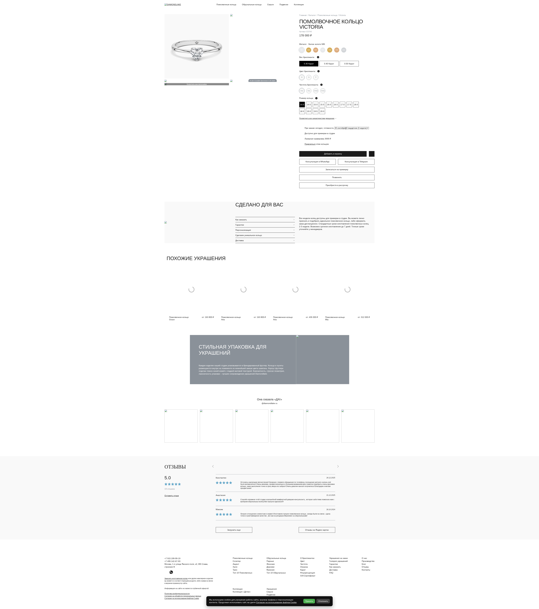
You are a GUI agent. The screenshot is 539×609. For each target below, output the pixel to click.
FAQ (331, 573)
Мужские (271, 570)
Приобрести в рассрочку (337, 185)
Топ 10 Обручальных (276, 573)
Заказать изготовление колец (176, 578)
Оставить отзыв (172, 495)
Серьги (270, 4)
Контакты (366, 570)
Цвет (302, 561)
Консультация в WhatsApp (317, 161)
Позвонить (337, 177)
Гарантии (239, 225)
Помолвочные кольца (226, 4)
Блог (364, 564)
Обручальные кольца (251, 4)
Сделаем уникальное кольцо (248, 235)
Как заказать (241, 220)
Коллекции (299, 4)
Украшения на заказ (338, 558)
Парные (270, 561)
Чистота (304, 564)
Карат (303, 570)
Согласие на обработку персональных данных (183, 596)
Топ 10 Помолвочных (242, 573)
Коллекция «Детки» (242, 592)
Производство (368, 561)
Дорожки (270, 567)
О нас (364, 558)
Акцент (236, 564)
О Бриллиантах (307, 558)
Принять (309, 601)
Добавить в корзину (333, 154)
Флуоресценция (307, 573)
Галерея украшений (338, 561)
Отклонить (323, 601)
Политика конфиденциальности (177, 594)
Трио (235, 570)
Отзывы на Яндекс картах (317, 530)
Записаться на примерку (337, 169)
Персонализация (243, 230)
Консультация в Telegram (356, 161)
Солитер (237, 561)
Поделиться (310, 144)
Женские (271, 564)
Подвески (283, 4)
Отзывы (365, 567)
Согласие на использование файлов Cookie (182, 598)
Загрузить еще (234, 530)
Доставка (239, 240)
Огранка (304, 567)
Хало (235, 567)
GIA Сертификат (307, 576)
